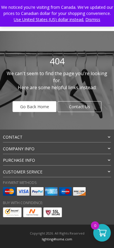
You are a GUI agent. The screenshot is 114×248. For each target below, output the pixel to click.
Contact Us (79, 106)
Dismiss (92, 19)
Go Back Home (34, 106)
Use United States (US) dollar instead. (49, 19)
